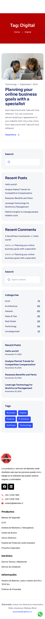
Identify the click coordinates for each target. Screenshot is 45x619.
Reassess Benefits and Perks (19, 198)
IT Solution (23, 419)
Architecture (11, 306)
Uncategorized (12, 331)
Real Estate (10, 321)
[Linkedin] (11, 487)
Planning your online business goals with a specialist (21, 96)
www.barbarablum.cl (22, 611)
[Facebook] (4, 487)
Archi (7, 301)
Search (9, 154)
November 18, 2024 (13, 368)
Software (11, 425)
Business (11, 413)
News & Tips (11, 316)
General (9, 311)
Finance (10, 419)
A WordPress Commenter (17, 236)
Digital (23, 413)
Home (17, 32)
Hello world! (11, 184)
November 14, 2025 (13, 354)
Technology (11, 84)
